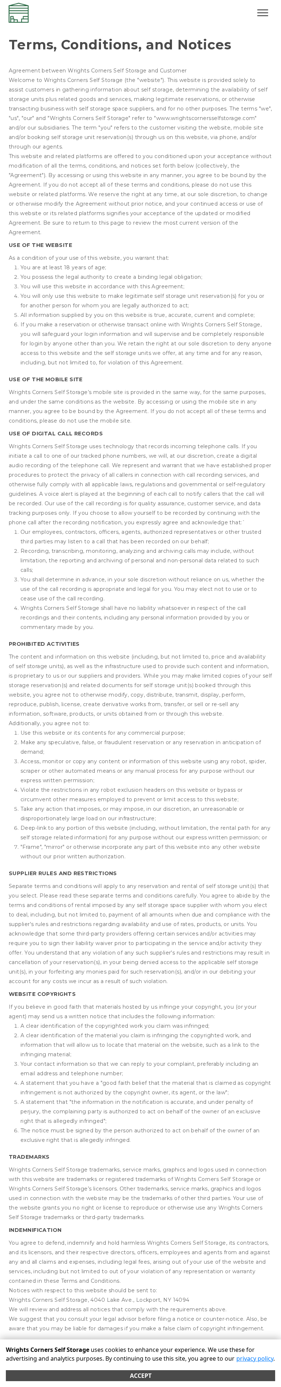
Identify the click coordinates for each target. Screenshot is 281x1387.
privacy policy (254, 1358)
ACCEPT (140, 1376)
